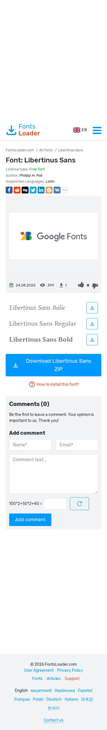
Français (22, 699)
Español (85, 690)
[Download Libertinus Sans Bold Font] (92, 339)
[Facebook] (9, 190)
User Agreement (39, 670)
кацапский (41, 690)
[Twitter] (33, 190)
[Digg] (25, 190)
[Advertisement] (53, 60)
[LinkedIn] (41, 190)
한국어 (54, 708)
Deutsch (54, 699)
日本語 (87, 699)
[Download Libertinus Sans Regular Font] (92, 323)
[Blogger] (49, 190)
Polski (38, 699)
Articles (53, 678)
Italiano (71, 699)
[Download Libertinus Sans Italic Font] (92, 308)
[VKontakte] (57, 190)
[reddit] (17, 190)
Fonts (29, 130)
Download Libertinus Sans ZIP (58, 365)
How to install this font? (58, 384)
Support (72, 678)
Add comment (30, 519)
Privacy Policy (70, 670)
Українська (64, 690)
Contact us (53, 720)
